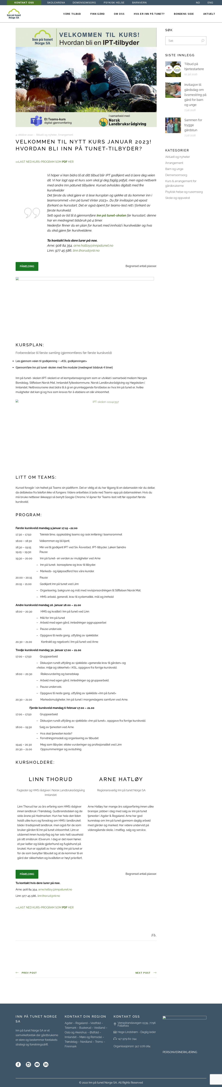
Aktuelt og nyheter (46, 134)
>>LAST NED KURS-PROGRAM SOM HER (45, 161)
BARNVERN (139, 2)
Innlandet (70, 1037)
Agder (68, 1023)
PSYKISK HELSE (114, 2)
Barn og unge (174, 169)
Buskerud (85, 1027)
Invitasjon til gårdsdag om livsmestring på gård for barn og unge (195, 95)
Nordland (86, 1041)
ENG (210, 2)
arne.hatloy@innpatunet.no (93, 245)
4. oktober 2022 (24, 134)
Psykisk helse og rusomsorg (184, 191)
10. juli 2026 (190, 74)
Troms (99, 1041)
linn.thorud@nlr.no (86, 250)
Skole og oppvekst (177, 198)
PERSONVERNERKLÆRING (180, 1052)
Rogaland (81, 1023)
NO (198, 2)
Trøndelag (71, 1041)
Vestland (99, 1027)
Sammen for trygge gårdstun (193, 125)
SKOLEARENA (56, 2)
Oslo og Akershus (76, 1032)
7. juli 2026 (190, 110)
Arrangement (65, 134)
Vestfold (95, 1023)
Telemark (70, 1027)
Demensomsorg (176, 175)
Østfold (94, 1032)
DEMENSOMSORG (84, 2)
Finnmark (70, 1046)
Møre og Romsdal (90, 1037)
